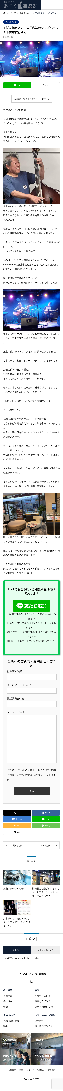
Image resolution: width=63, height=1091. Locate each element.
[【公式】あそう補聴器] (20, 5)
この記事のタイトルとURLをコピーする (31, 99)
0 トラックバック (45, 950)
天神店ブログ (11, 22)
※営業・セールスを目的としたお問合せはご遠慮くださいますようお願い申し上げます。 (31, 774)
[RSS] (31, 981)
